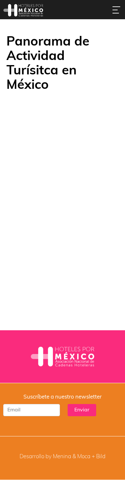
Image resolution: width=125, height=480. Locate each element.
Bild (100, 456)
